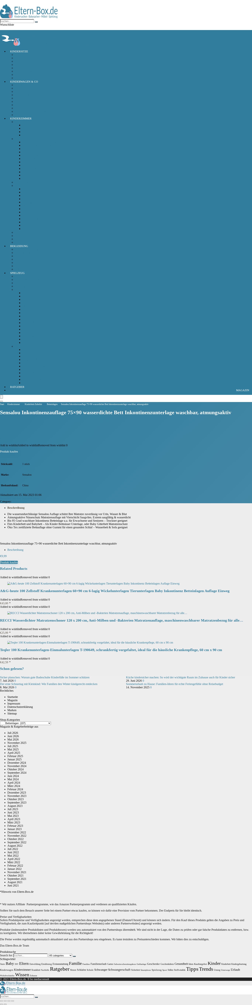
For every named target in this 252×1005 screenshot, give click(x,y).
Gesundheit (181, 964)
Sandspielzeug (30, 372)
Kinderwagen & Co (24, 81)
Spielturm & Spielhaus (35, 379)
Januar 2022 (14, 868)
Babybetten (28, 148)
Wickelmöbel (29, 178)
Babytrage (21, 84)
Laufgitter (28, 171)
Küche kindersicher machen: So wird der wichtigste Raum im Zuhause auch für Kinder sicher (180, 677)
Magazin (242, 390)
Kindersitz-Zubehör (26, 67)
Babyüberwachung (26, 182)
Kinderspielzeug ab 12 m (29, 279)
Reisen (73, 970)
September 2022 (16, 842)
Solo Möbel (21, 138)
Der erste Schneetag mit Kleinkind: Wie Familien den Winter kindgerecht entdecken (48, 684)
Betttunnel (28, 202)
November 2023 (16, 795)
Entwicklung (35, 964)
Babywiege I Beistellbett (36, 145)
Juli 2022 (12, 849)
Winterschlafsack (32, 135)
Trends (206, 969)
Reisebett (27, 175)
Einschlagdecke (31, 205)
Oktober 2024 (15, 769)
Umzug (217, 970)
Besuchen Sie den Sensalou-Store (19, 498)
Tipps (192, 969)
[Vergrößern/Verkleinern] (1, 1000)
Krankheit (36, 970)
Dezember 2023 (16, 792)
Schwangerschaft (119, 969)
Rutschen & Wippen (34, 362)
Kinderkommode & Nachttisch (40, 165)
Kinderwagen (23, 91)
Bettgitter (27, 192)
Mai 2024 (13, 779)
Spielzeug (17, 273)
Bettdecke (28, 225)
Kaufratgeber (200, 964)
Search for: (6, 955)
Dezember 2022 (16, 832)
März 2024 (13, 785)
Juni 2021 (13, 885)
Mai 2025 (13, 749)
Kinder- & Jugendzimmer (29, 235)
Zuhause (33, 976)
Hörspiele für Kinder (27, 286)
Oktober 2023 (15, 799)
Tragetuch (20, 101)
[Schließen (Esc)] (12, 1000)
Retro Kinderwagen (26, 98)
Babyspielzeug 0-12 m (28, 276)
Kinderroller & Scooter (35, 329)
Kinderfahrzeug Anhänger (37, 319)
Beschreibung (16, 507)
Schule (90, 970)
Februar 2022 (15, 865)
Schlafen (81, 969)
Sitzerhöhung (22, 74)
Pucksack (27, 128)
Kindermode (22, 256)
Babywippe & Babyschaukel (39, 142)
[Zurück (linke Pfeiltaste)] (1, 1004)
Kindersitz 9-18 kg (26, 64)
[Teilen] (8, 1000)
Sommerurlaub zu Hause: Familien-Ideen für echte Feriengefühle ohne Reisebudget (174, 684)
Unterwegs (225, 970)
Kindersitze (19, 51)
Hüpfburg (28, 352)
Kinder (214, 963)
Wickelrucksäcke (7, 976)
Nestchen (27, 222)
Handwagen (29, 302)
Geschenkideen (167, 964)
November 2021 (16, 872)
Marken (11, 710)
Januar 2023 (14, 829)
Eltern (24, 963)
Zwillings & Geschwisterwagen (33, 111)
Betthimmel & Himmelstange (39, 195)
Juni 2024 (13, 776)
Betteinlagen (29, 188)
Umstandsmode (24, 265)
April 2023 (13, 819)
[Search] (1, 401)
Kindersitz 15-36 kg (26, 61)
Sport (164, 970)
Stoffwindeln (179, 970)
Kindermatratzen (32, 208)
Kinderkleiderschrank (34, 162)
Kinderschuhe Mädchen (29, 259)
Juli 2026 (12, 732)
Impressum (13, 703)
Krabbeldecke (30, 215)
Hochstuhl (28, 152)
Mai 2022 (13, 855)
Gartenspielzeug (31, 349)
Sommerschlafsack (33, 131)
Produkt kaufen (9, 451)
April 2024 (13, 782)
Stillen (170, 970)
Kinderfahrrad (30, 312)
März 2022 (13, 862)
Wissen (22, 974)
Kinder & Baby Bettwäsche (38, 198)
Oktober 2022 (15, 839)
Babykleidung (23, 252)
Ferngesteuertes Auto (34, 309)
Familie (75, 963)
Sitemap (12, 713)
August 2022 (15, 845)
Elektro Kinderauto (33, 306)
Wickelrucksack (24, 108)
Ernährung (46, 964)
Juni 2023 (13, 812)
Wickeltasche (22, 104)
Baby (10, 963)
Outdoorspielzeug (25, 346)
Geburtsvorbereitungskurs (125, 964)
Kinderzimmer (21, 118)
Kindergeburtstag (238, 964)
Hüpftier (27, 356)
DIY (16, 964)
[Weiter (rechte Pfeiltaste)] (5, 1004)
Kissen (26, 212)
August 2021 (15, 882)
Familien (86, 964)
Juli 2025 (12, 746)
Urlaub (235, 969)
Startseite (12, 696)
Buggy (19, 88)
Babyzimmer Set (24, 232)
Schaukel (27, 376)
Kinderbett (28, 158)
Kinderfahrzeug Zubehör (36, 316)
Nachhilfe (45, 970)
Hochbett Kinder (32, 155)
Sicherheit (20, 239)
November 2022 (16, 835)
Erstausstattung (60, 963)
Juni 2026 (13, 736)
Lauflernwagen (31, 336)
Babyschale (21, 54)
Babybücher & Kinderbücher (32, 282)
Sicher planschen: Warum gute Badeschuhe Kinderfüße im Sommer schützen (44, 677)
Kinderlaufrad (30, 326)
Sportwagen (22, 94)
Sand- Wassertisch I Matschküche (41, 366)
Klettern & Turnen (33, 359)
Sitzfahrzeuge (30, 342)
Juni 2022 (13, 852)
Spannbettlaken (31, 228)
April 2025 (13, 752)
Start (2, 404)
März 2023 (13, 822)
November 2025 (16, 742)
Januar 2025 (14, 759)
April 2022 (13, 858)
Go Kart (27, 299)
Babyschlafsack (24, 121)
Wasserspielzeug (31, 382)
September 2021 (16, 878)
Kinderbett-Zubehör (26, 185)
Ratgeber (17, 386)
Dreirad (26, 296)
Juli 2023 (12, 809)
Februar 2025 (15, 756)
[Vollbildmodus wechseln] (5, 1000)
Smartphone (146, 970)
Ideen (191, 964)
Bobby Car (28, 292)
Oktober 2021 (15, 875)
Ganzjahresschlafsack (34, 125)
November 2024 (16, 766)
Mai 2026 (13, 739)
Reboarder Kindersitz (27, 71)
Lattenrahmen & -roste (35, 218)
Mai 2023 (13, 815)
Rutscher (27, 339)
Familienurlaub (98, 963)
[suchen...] (36, 21)
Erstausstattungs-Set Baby (30, 249)
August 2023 (15, 805)
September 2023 (16, 802)
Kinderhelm (29, 322)
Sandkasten (28, 369)
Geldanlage (141, 964)
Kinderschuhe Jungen (27, 262)
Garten (110, 964)
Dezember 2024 (16, 762)
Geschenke (153, 963)
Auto (2, 964)
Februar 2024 (15, 789)
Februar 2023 (15, 825)
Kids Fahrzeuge (24, 289)
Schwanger (100, 969)
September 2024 (16, 772)
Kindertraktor (30, 332)
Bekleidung (19, 246)
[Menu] (1, 397)
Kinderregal (29, 168)
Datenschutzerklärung (20, 706)
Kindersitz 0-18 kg (26, 58)
